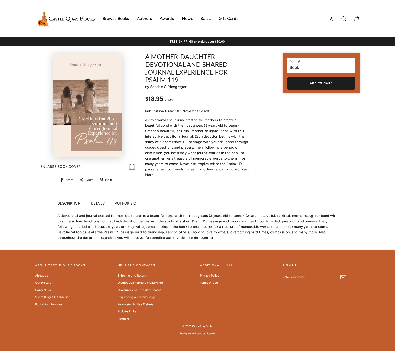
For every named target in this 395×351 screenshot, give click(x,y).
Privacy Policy (209, 275)
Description (69, 203)
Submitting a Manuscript (52, 297)
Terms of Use (209, 282)
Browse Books (116, 18)
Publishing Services (48, 304)
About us (41, 275)
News (187, 18)
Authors (144, 18)
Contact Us (43, 290)
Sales (205, 18)
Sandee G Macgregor (168, 87)
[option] (197, 41)
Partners (123, 318)
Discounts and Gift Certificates (139, 290)
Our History (43, 282)
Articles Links (127, 311)
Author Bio (125, 203)
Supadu (210, 333)
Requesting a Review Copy (136, 297)
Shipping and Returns (133, 275)
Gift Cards (228, 18)
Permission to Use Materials (137, 304)
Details (98, 203)
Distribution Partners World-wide (140, 282)
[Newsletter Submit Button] (343, 277)
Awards (167, 18)
